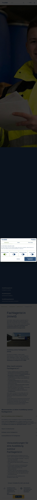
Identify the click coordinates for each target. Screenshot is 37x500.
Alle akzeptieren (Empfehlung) (30, 259)
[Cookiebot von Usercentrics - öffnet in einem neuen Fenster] (31, 239)
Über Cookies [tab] (30, 242)
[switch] (14, 254)
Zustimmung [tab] (6, 242)
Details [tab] (18, 242)
